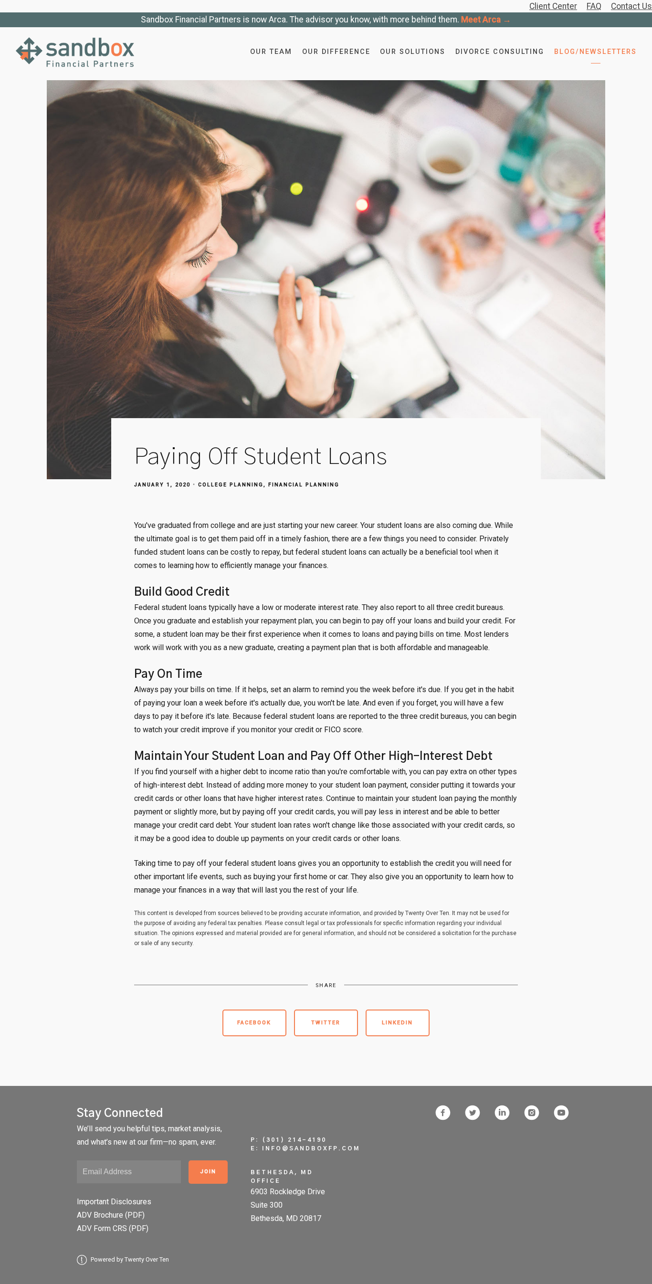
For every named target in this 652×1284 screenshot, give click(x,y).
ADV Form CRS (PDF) (112, 1228)
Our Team (271, 52)
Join (208, 1171)
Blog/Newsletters (595, 52)
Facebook (254, 1023)
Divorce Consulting (499, 52)
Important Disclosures (114, 1201)
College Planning (230, 485)
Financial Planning (303, 485)
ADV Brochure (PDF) (111, 1215)
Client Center (553, 6)
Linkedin (397, 1023)
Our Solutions (412, 52)
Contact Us (631, 6)
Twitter (325, 1023)
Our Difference (336, 52)
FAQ (594, 6)
